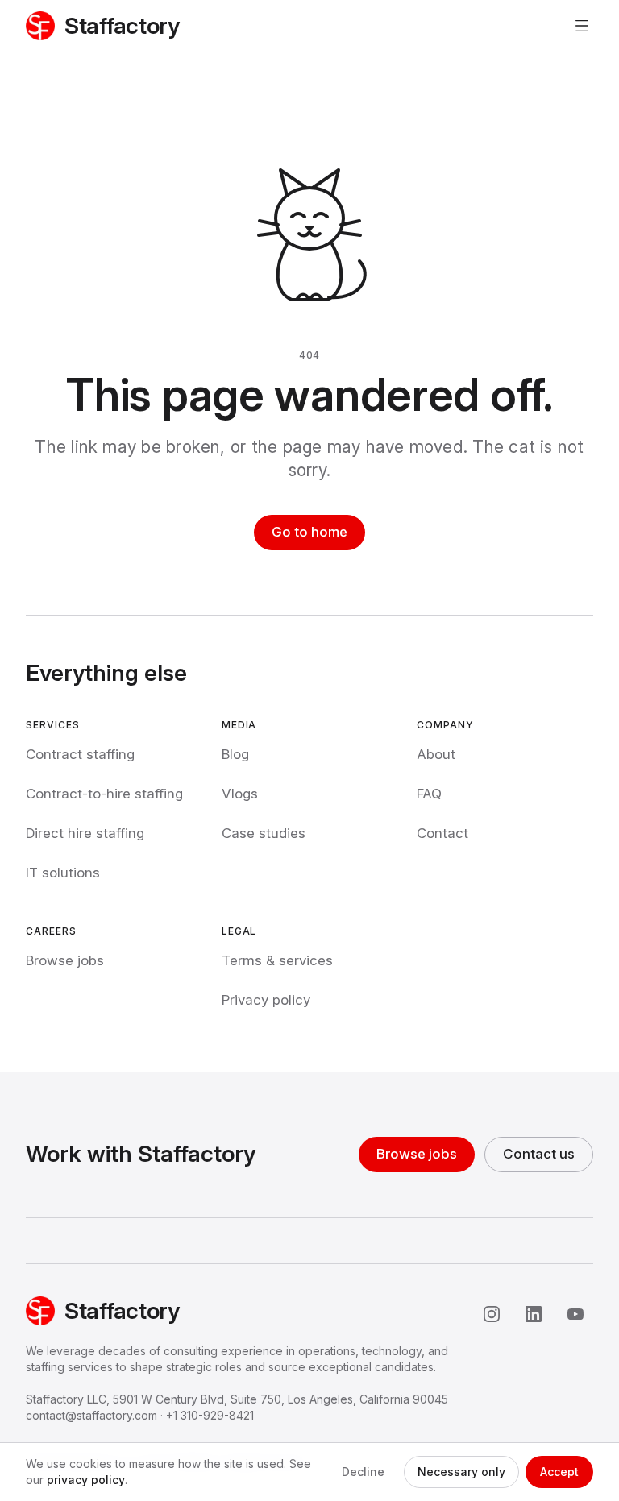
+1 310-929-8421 (210, 1415)
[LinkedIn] (533, 1314)
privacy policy (86, 1479)
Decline (363, 1471)
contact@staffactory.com (91, 1415)
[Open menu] (582, 26)
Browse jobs (416, 1154)
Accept (559, 1471)
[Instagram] (491, 1314)
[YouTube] (575, 1314)
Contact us (539, 1154)
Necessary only (461, 1471)
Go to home (309, 532)
